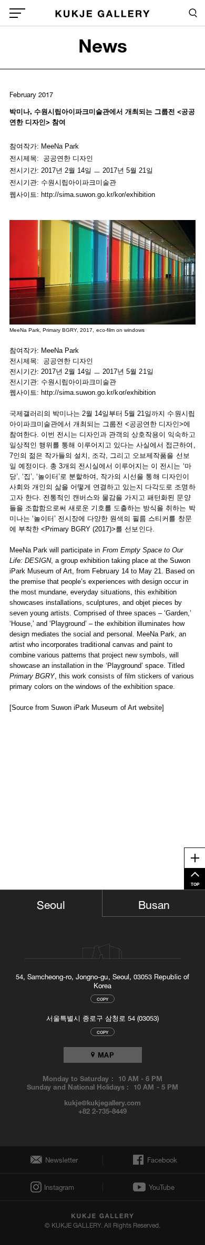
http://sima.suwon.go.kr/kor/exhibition (98, 392)
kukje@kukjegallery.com (102, 1102)
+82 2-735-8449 (102, 1110)
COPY (102, 998)
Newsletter (59, 1160)
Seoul (51, 903)
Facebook (161, 1160)
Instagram (58, 1186)
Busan (154, 903)
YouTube (162, 1187)
